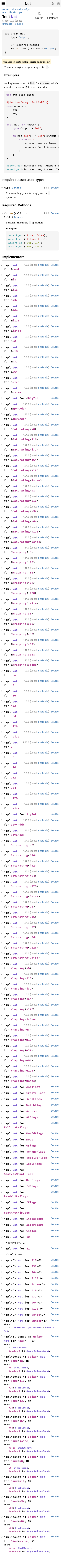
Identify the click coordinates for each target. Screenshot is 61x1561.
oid (19, 9)
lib (10, 12)
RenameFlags (35, 1151)
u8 (14, 341)
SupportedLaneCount (37, 1350)
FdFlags (32, 1186)
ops (20, 12)
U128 (34, 1308)
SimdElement (21, 1367)
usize (17, 392)
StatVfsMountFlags (18, 1174)
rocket (6, 9)
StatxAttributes (17, 1212)
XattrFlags (34, 1224)
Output (23, 37)
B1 (28, 1248)
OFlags (31, 1145)
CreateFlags (35, 1093)
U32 (34, 1296)
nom (4, 12)
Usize (35, 1314)
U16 (34, 1290)
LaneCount (14, 1350)
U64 (34, 1302)
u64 (15, 371)
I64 (34, 1272)
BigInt (33, 398)
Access (31, 1111)
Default (49, 1327)
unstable (7, 23)
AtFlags (32, 1117)
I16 (34, 1260)
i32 (15, 300)
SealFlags (34, 1163)
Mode (29, 1139)
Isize (35, 1284)
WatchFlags (34, 1105)
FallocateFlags (16, 1127)
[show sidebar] (3, 3)
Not (28, 4)
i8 (14, 279)
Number (36, 1320)
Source (19, 23)
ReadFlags (34, 1099)
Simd (14, 1361)
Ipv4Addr (19, 408)
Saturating (21, 429)
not (17, 48)
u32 (15, 361)
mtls (13, 9)
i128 (16, 320)
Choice (31, 1231)
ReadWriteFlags (16, 1196)
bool (16, 269)
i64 (15, 310)
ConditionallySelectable (27, 1327)
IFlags (31, 1202)
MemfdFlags (34, 1133)
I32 (34, 1266)
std (15, 12)
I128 (34, 1278)
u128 (16, 382)
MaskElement (19, 1347)
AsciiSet (33, 1087)
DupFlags (33, 1180)
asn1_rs (26, 9)
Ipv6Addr (19, 419)
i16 (15, 289)
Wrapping (19, 552)
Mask (21, 1341)
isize (17, 330)
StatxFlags (34, 1218)
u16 (15, 351)
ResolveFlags (36, 1157)
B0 (28, 1237)
